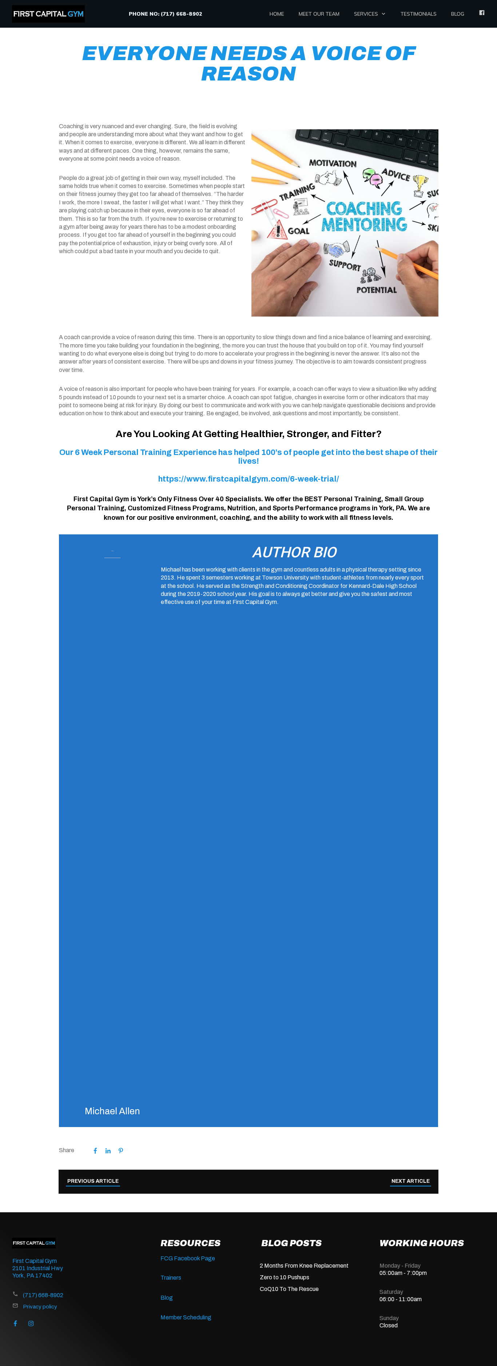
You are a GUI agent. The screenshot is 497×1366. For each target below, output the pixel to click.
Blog (166, 1298)
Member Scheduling (185, 1317)
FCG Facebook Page (187, 1258)
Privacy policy (40, 1307)
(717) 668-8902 (43, 1295)
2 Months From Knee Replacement (304, 1266)
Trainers (170, 1278)
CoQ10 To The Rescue (289, 1289)
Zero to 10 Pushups (284, 1277)
